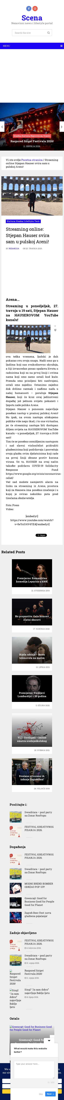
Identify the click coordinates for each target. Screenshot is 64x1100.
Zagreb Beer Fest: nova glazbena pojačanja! (38, 914)
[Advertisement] (32, 76)
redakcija (14, 248)
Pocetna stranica (32, 160)
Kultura (11, 221)
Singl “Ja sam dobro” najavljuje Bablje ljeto (37, 991)
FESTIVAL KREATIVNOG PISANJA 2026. (39, 828)
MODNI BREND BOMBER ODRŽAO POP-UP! (39, 885)
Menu (6, 46)
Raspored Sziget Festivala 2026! (34, 972)
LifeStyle (29, 221)
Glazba (19, 221)
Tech (37, 221)
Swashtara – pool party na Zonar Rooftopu (38, 814)
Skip (41, 1094)
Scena (32, 17)
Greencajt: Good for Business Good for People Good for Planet (39, 901)
